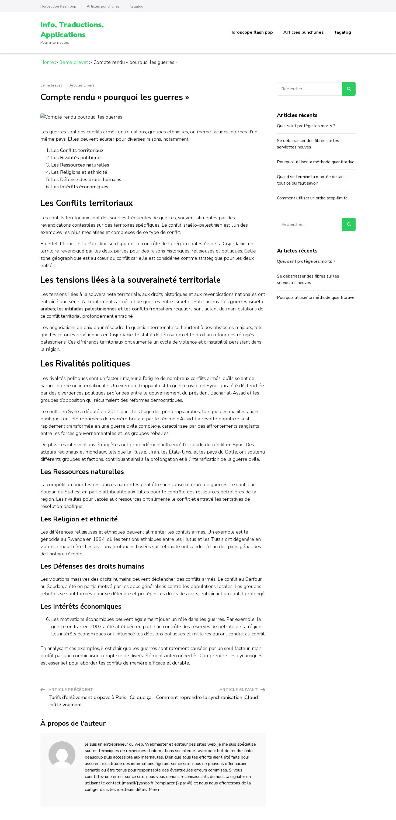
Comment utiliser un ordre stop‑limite (312, 198)
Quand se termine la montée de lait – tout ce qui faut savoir (312, 180)
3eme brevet (51, 85)
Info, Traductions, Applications (72, 30)
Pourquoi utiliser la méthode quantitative (316, 162)
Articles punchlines (103, 6)
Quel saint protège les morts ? (306, 126)
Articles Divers (82, 85)
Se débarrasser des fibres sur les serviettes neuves (308, 144)
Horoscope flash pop (58, 6)
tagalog (136, 6)
